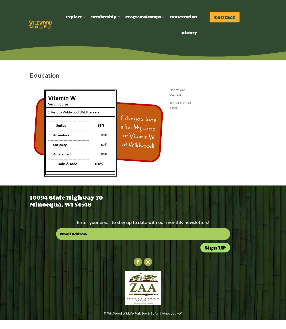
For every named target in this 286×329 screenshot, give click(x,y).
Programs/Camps (143, 17)
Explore (74, 17)
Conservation (183, 17)
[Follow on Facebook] (138, 262)
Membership (103, 17)
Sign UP (215, 247)
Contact (224, 17)
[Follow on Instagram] (148, 262)
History (189, 33)
